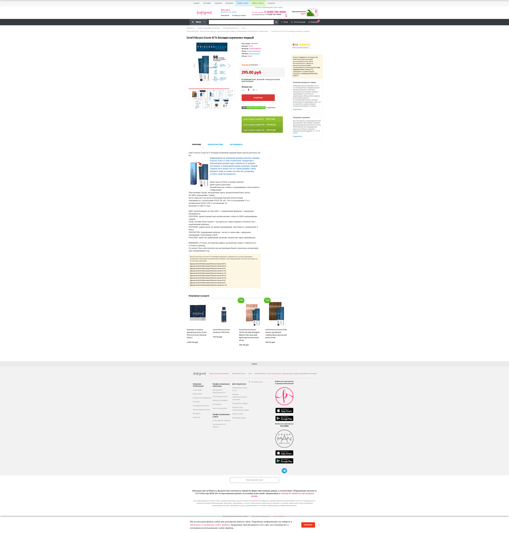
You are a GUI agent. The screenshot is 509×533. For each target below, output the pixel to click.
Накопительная (299, 12)
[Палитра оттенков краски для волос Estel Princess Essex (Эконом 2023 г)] (198, 313)
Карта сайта (277, 7)
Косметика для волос (220, 396)
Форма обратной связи (201, 410)
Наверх (254, 364)
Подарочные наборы (240, 403)
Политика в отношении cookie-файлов (210, 525)
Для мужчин (217, 404)
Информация (267, 7)
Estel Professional (254, 51)
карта (303, 14)
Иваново (224, 12)
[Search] (276, 22)
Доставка (196, 402)
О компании (197, 390)
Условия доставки (239, 15)
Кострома (232, 12)
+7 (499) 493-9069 (273, 14)
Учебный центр (257, 382)
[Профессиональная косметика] (204, 12)
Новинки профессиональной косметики (239, 397)
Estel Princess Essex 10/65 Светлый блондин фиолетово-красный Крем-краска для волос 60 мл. (249, 335)
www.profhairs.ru (279, 517)
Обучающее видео (239, 418)
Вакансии (196, 417)
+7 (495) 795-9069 (275, 12)
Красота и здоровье (220, 408)
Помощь (258, 7)
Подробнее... (271, 108)
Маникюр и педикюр (220, 400)
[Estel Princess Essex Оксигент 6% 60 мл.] (224, 313)
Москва (225, 10)
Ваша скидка (197, 394)
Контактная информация (202, 398)
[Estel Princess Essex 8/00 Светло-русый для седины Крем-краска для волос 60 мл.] (276, 313)
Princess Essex (254, 54)
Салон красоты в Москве (222, 420)
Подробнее (297, 109)
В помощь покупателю (201, 406)
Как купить (197, 413)
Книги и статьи (237, 414)
